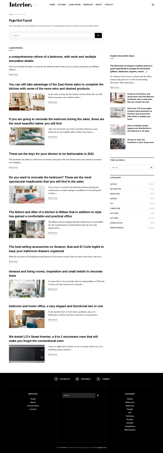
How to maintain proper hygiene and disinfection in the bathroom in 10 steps (139, 128)
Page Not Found (20, 14)
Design (113, 198)
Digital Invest (102, 447)
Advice (113, 184)
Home (52, 5)
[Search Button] (98, 35)
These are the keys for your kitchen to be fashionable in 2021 (51, 153)
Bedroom (88, 5)
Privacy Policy (33, 406)
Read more (13, 74)
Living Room (75, 5)
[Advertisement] (132, 31)
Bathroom (115, 189)
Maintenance (117, 228)
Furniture (115, 208)
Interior (64, 447)
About (99, 5)
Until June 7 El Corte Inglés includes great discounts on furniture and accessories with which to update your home (139, 113)
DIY (111, 203)
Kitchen (62, 5)
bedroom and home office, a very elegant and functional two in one (56, 306)
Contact (109, 5)
